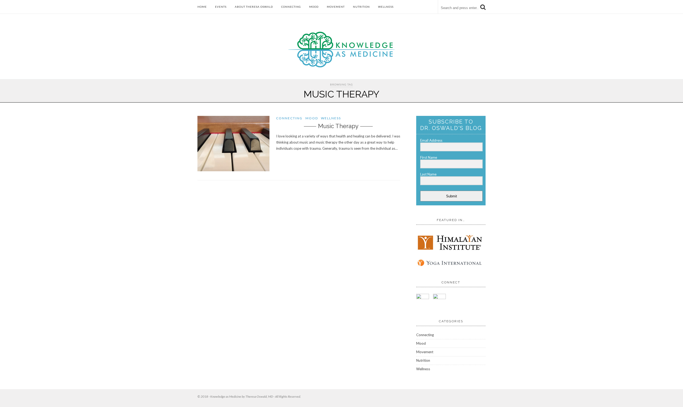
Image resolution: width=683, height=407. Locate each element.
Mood (314, 6)
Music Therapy (338, 126)
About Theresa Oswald (254, 6)
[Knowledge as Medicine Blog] (341, 66)
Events (221, 6)
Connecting (291, 6)
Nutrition (361, 6)
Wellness (386, 6)
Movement (336, 6)
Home (202, 6)
